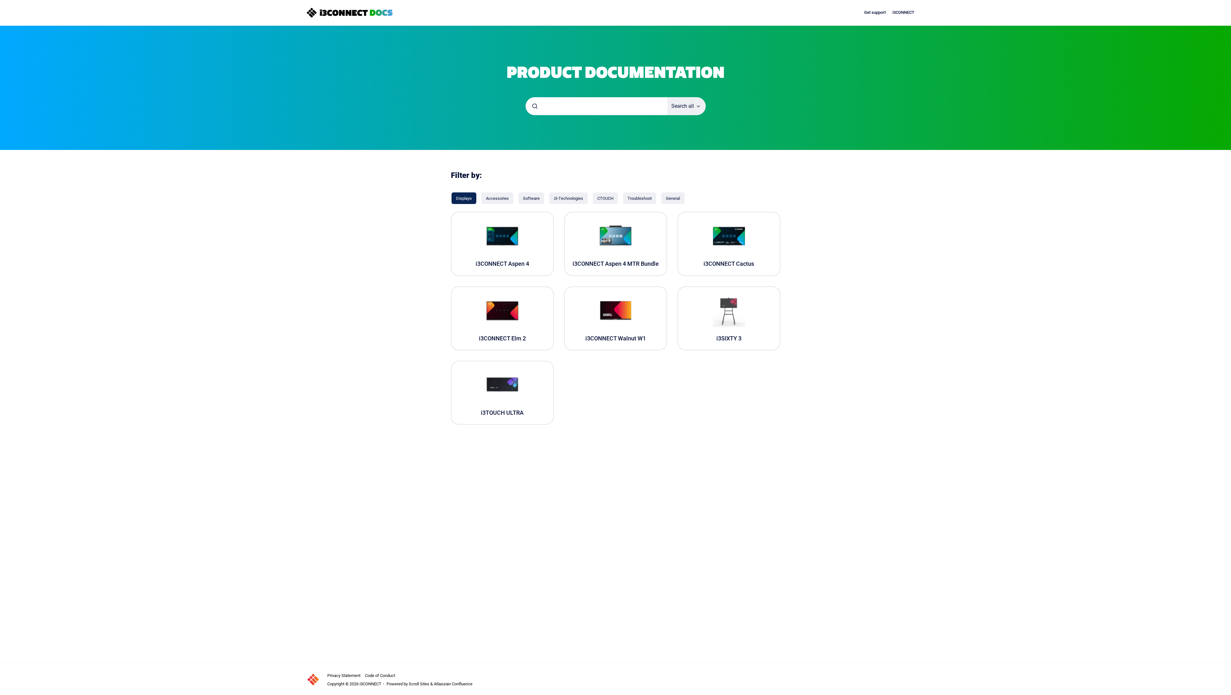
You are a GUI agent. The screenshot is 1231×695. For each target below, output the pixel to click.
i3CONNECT (903, 12)
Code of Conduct (380, 675)
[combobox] (596, 106)
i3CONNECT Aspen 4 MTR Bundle (616, 263)
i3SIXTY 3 (728, 338)
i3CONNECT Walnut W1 (615, 338)
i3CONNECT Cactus (729, 263)
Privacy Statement (343, 675)
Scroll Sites (419, 684)
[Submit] (535, 106)
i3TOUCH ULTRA (502, 412)
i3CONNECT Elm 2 (502, 338)
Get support (875, 12)
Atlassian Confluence (453, 684)
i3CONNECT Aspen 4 (502, 263)
